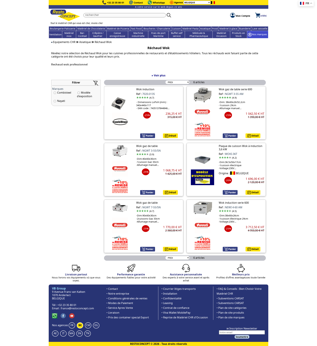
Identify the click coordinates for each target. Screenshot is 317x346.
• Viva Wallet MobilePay (175, 312)
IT (63, 333)
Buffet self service (176, 34)
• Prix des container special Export (127, 317)
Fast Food (136, 28)
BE (80, 325)
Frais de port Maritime (158, 34)
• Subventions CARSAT (230, 298)
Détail (172, 135)
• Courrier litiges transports (178, 289)
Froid (215, 28)
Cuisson (176, 28)
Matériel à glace (228, 28)
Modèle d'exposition (84, 94)
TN (87, 333)
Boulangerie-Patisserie (62, 28)
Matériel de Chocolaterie (91, 28)
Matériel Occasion (221, 34)
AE (55, 333)
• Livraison (112, 312)
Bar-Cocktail (82, 34)
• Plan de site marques (231, 317)
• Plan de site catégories (232, 308)
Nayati (61, 101)
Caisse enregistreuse (117, 34)
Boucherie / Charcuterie (156, 28)
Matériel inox (69, 34)
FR (71, 325)
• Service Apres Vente (119, 308)
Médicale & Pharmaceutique (199, 34)
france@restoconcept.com (77, 308)
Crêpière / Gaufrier (97, 34)
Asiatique (205, 28)
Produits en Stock (238, 34)
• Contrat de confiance (175, 308)
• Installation (169, 293)
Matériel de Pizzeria (118, 28)
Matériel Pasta (190, 28)
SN (79, 333)
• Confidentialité (171, 298)
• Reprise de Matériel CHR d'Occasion (184, 317)
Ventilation (55, 34)
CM (88, 325)
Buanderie (244, 28)
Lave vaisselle (259, 28)
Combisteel (64, 92)
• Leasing (167, 303)
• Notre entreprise (117, 293)
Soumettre (242, 336)
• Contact (112, 289)
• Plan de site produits (230, 312)
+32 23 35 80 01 (115, 2)
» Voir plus (158, 75)
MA (71, 333)
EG (96, 325)
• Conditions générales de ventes (126, 298)
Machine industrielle (138, 34)
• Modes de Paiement (119, 303)
